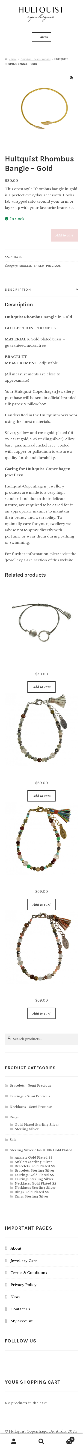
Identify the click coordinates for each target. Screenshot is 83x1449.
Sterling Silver (27, 1129)
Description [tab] (18, 289)
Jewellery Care (24, 1260)
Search (41, 1441)
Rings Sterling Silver (32, 1196)
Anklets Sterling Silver (33, 1162)
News (15, 1297)
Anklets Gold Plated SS (34, 1158)
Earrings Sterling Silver (34, 1179)
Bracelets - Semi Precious (35, 59)
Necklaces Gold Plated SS (35, 1183)
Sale (13, 1140)
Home (12, 59)
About (16, 1248)
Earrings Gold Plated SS (34, 1175)
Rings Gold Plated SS (32, 1192)
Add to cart (64, 235)
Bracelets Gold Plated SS (35, 1166)
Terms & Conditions (29, 1272)
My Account (22, 1321)
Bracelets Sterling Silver (35, 1170)
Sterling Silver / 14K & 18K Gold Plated (41, 1150)
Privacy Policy (24, 1284)
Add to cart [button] (41, 687)
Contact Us (20, 1309)
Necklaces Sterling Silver (35, 1188)
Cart (64, 1438)
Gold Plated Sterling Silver (37, 1125)
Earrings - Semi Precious (30, 1096)
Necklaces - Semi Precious (31, 1107)
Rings (14, 1117)
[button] (71, 78)
